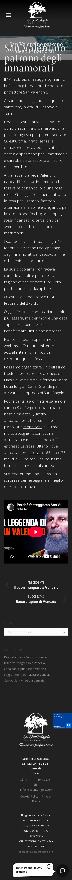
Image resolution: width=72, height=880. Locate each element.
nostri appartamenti (38, 339)
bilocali (35, 452)
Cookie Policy (29, 796)
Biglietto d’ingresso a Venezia (24, 663)
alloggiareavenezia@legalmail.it (36, 851)
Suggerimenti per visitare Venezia (27, 674)
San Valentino (35, 92)
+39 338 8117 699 (37, 780)
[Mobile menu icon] (8, 15)
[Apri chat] (62, 870)
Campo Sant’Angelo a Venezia (24, 680)
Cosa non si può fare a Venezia (25, 669)
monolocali (32, 426)
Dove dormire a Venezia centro (25, 657)
